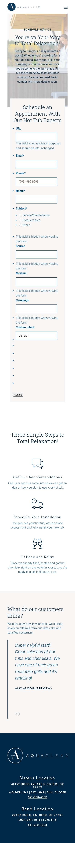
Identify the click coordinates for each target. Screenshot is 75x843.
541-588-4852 (37, 797)
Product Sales (31, 220)
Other (26, 225)
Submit (18, 394)
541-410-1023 (37, 825)
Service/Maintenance (36, 215)
